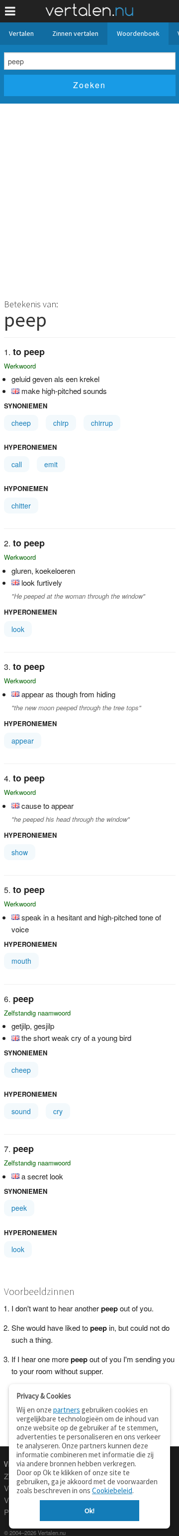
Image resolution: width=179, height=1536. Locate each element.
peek (19, 1208)
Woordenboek (138, 33)
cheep (21, 423)
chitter (21, 506)
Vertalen (21, 33)
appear (22, 741)
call (16, 464)
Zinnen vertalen (75, 33)
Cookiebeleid (112, 1490)
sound (21, 1111)
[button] (10, 11)
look (17, 629)
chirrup (102, 423)
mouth (21, 961)
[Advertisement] (89, 198)
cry (58, 1111)
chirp (61, 423)
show (19, 852)
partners (66, 1409)
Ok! (89, 1510)
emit (51, 464)
